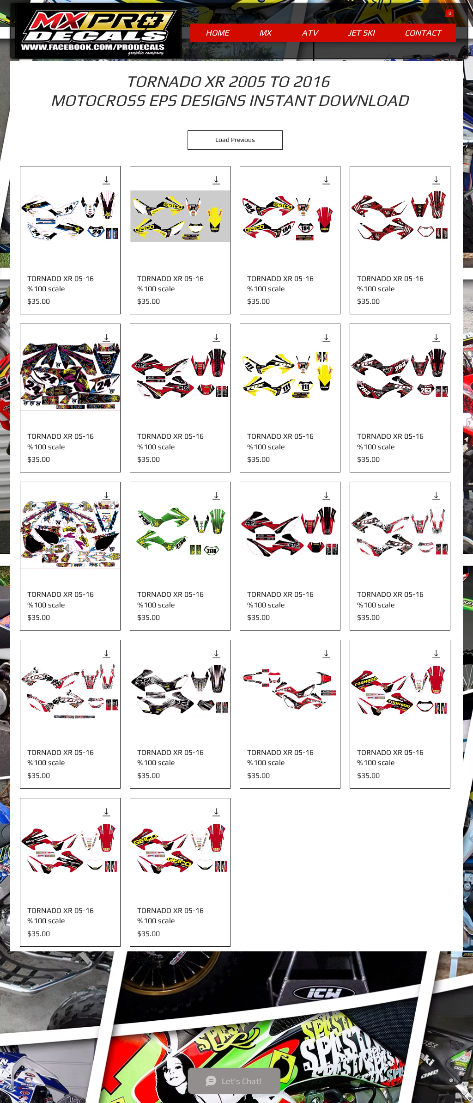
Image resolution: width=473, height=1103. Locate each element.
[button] (450, 11)
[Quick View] (70, 216)
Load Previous (235, 139)
